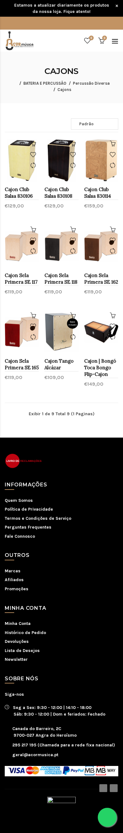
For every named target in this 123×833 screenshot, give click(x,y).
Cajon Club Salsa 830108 (58, 192)
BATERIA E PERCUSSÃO (44, 83)
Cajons (64, 89)
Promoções (16, 589)
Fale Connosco (20, 536)
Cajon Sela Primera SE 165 (22, 364)
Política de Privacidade (29, 509)
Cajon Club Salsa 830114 (97, 192)
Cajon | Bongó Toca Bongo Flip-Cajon (100, 367)
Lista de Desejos (22, 650)
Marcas (12, 571)
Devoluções (17, 641)
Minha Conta (18, 623)
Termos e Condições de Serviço (38, 518)
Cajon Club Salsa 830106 (19, 192)
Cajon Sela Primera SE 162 (101, 278)
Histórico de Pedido (25, 632)
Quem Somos (19, 500)
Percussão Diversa (91, 83)
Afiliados (14, 579)
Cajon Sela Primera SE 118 (60, 278)
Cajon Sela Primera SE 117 (21, 278)
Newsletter (16, 659)
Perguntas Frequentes (28, 527)
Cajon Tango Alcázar (58, 364)
